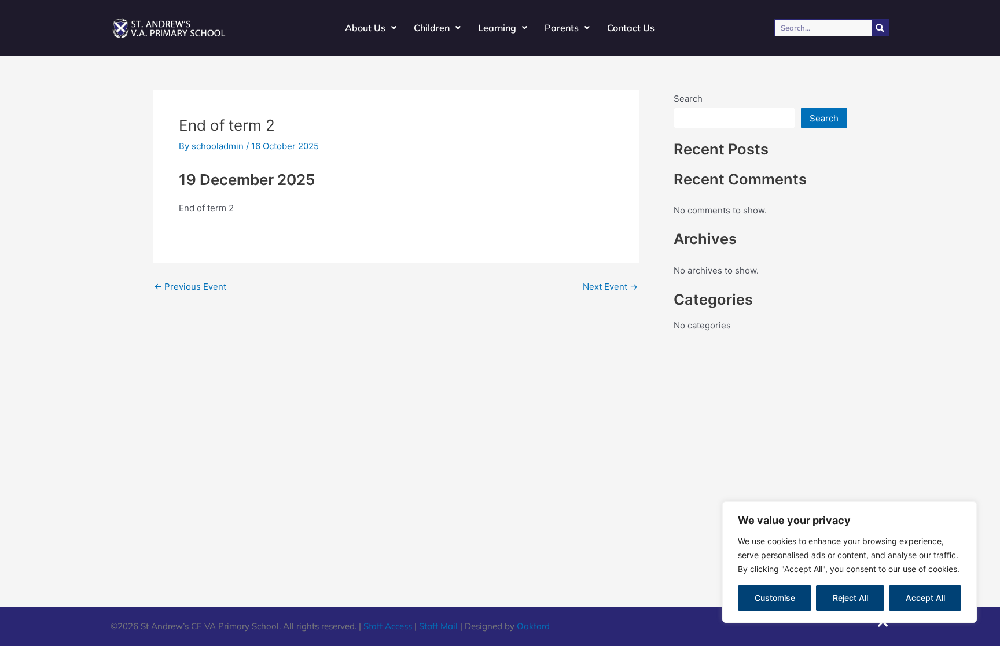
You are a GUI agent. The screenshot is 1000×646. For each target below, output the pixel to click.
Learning (497, 28)
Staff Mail (438, 626)
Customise (775, 598)
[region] (849, 562)
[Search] (880, 28)
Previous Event (190, 286)
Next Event (610, 286)
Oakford (533, 626)
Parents (562, 28)
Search (688, 98)
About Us (365, 28)
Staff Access (387, 626)
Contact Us (631, 28)
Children (432, 28)
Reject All (850, 598)
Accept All (925, 598)
